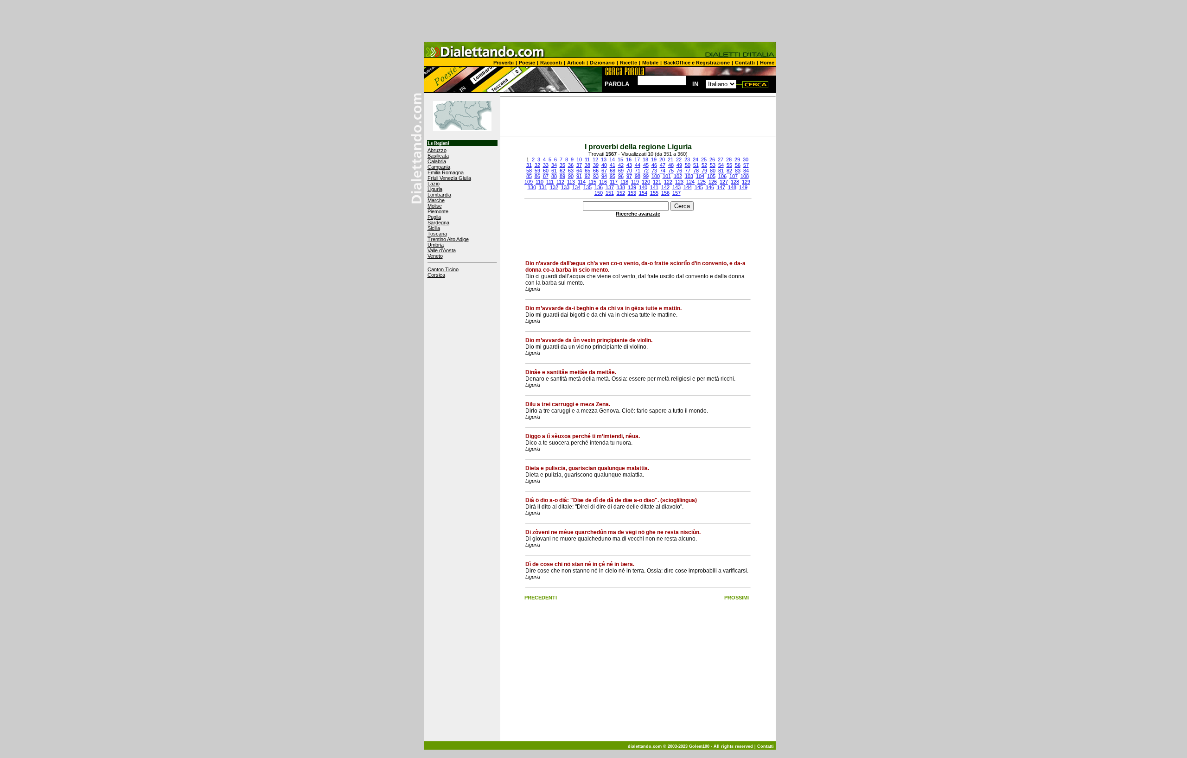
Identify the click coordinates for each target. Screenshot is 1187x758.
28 (729, 159)
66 (596, 170)
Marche (436, 200)
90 (571, 176)
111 (550, 182)
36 (571, 165)
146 (710, 187)
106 (722, 176)
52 (704, 165)
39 (596, 165)
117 (614, 182)
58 (529, 170)
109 (528, 182)
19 (654, 159)
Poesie (527, 62)
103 (689, 176)
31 (529, 165)
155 (654, 193)
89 (562, 176)
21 (670, 159)
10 (579, 159)
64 (579, 170)
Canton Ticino (443, 269)
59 (537, 170)
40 (604, 165)
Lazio (434, 183)
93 (596, 176)
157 (676, 193)
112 (560, 182)
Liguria (435, 189)
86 (537, 176)
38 (587, 165)
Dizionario (602, 62)
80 (712, 170)
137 (610, 187)
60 (546, 170)
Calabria (437, 161)
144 (687, 187)
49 (679, 165)
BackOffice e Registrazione (697, 62)
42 (621, 165)
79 (704, 170)
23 (687, 159)
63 (571, 170)
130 (532, 187)
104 (700, 176)
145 (699, 187)
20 (662, 159)
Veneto (435, 256)
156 (665, 193)
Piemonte (438, 211)
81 (721, 170)
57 (746, 165)
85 (529, 176)
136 (598, 187)
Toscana (437, 233)
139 (632, 187)
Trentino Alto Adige (448, 239)
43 (629, 165)
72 (646, 170)
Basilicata (438, 156)
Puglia (434, 217)
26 (712, 159)
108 (744, 176)
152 (621, 193)
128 (735, 182)
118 (624, 182)
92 (587, 176)
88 (554, 176)
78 (696, 170)
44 (637, 165)
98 (637, 176)
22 (679, 159)
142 (665, 187)
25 (704, 159)
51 (696, 165)
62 (562, 170)
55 (729, 165)
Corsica (436, 275)
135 (587, 187)
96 (621, 176)
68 (612, 170)
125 (701, 182)
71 (637, 170)
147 (721, 187)
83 (737, 170)
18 (645, 159)
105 (711, 176)
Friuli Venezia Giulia (449, 178)
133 (565, 187)
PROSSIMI (736, 597)
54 (721, 165)
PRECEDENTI (540, 597)
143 (676, 187)
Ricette (628, 62)
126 (712, 182)
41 (612, 165)
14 (612, 159)
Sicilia (434, 228)
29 (737, 159)
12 (595, 159)
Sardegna (438, 222)
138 (621, 187)
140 (643, 187)
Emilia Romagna (446, 172)
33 (546, 165)
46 (654, 165)
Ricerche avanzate (638, 214)
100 (655, 176)
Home (767, 62)
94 (604, 176)
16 (629, 159)
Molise (435, 206)
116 (603, 182)
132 (554, 187)
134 (576, 187)
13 (603, 159)
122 (668, 182)
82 (729, 170)
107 (733, 176)
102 (678, 176)
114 (582, 182)
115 (592, 182)
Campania (439, 167)
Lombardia (439, 194)
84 (746, 170)
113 (571, 182)
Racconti (551, 62)
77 (687, 170)
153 (632, 193)
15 (620, 159)
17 (637, 159)
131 (543, 187)
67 (604, 170)
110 (539, 182)
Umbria (436, 245)
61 (554, 170)
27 (720, 159)
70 (629, 170)
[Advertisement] (593, 21)
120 (646, 182)
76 (679, 170)
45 (646, 165)
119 (635, 182)
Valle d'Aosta (442, 250)
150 (598, 193)
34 (554, 165)
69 (621, 170)
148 (732, 187)
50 (687, 165)
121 (657, 182)
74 (662, 170)
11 (587, 159)
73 (654, 170)
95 (612, 176)
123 (679, 182)
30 (745, 159)
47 (662, 165)
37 (579, 165)
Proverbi (503, 62)
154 (643, 193)
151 (610, 193)
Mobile (650, 62)
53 (712, 165)
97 (629, 176)
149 (743, 187)
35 (562, 165)
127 (724, 182)
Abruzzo (437, 150)
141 (654, 187)
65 (587, 170)
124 (690, 182)
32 (537, 165)
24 (695, 159)
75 (671, 170)
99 (646, 176)
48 (671, 165)
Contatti (745, 62)
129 (746, 182)
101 (667, 176)
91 (579, 176)
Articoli (576, 62)
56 (737, 165)
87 (546, 176)
